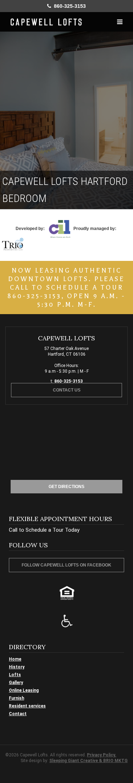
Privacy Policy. (101, 754)
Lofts (15, 674)
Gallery (16, 682)
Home (15, 659)
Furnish (16, 698)
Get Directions (66, 486)
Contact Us (67, 390)
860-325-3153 (68, 6)
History (16, 666)
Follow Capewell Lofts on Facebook (66, 565)
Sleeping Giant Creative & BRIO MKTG (88, 760)
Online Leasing (24, 690)
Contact (18, 713)
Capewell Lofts (46, 22)
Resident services (27, 705)
